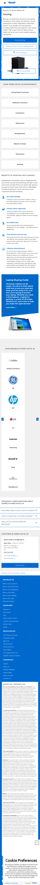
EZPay (5, 627)
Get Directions (8, 558)
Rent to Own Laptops (10, 595)
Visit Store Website (10, 556)
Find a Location (21, 53)
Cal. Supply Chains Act (10, 653)
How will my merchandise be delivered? (13, 523)
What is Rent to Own (10, 618)
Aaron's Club (7, 624)
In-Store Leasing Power (10, 621)
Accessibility (7, 650)
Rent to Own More (9, 592)
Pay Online (6, 612)
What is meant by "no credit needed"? (17, 516)
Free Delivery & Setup (10, 635)
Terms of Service (8, 647)
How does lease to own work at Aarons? (18, 510)
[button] (37, 843)
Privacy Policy (7, 644)
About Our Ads (8, 675)
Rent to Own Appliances (10, 589)
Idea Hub (6, 641)
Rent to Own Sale (8, 598)
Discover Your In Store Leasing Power (20, 46)
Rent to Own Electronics (11, 587)
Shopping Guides (8, 638)
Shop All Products (8, 601)
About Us (6, 667)
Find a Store (20, 565)
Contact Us (6, 609)
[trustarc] (34, 883)
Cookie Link (7, 883)
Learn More (10, 307)
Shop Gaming (20, 40)
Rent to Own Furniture (10, 584)
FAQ (4, 615)
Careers (5, 664)
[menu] (20, 3)
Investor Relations (9, 669)
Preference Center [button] (28, 877)
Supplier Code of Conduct (11, 656)
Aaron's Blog (7, 672)
